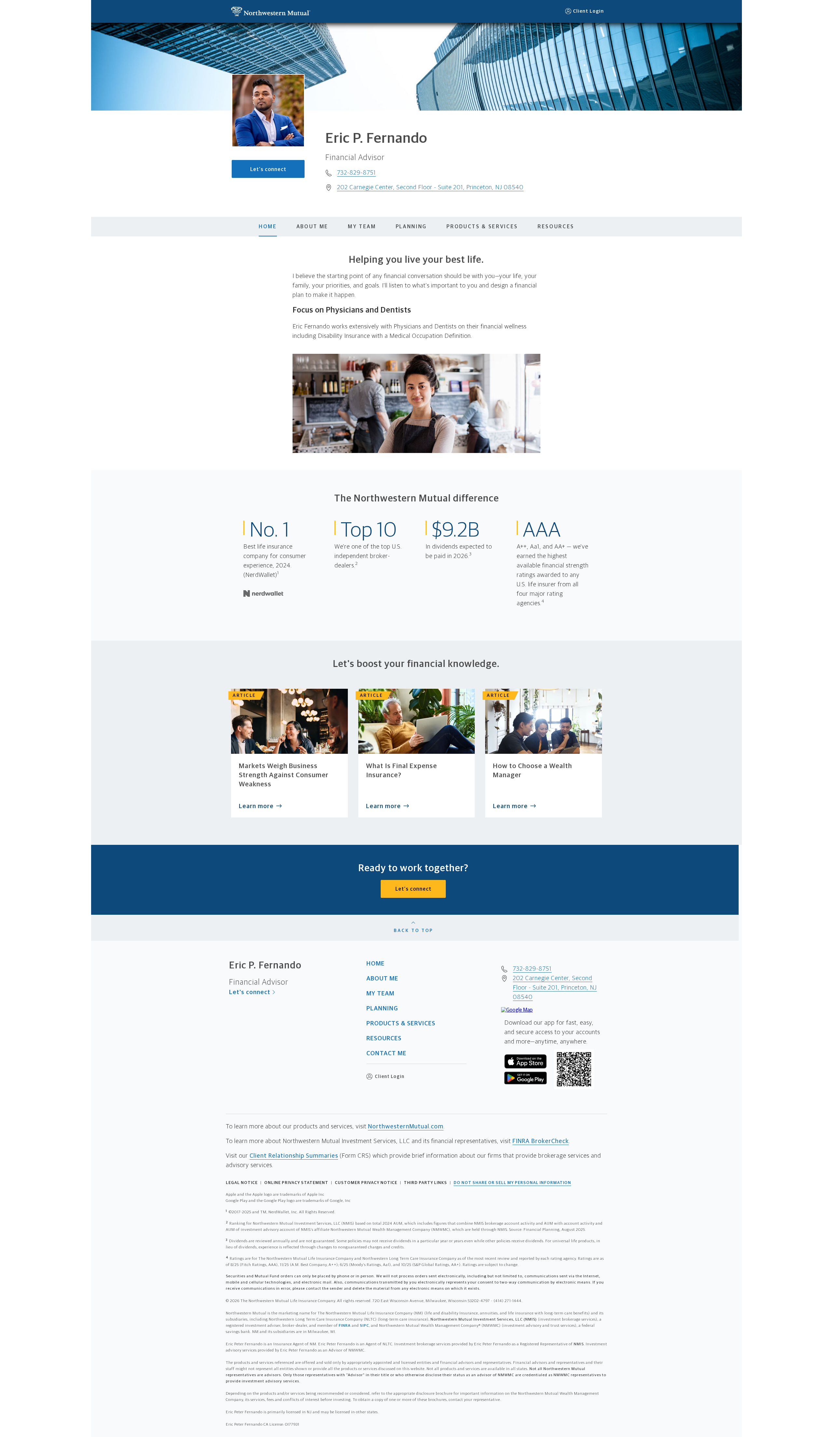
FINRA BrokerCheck (540, 1141)
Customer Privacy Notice (366, 1183)
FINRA (345, 1326)
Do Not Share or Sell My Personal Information (512, 1183)
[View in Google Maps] (517, 1010)
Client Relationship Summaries (294, 1156)
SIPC (364, 1326)
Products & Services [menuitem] (482, 226)
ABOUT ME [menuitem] (382, 979)
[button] (270, 11)
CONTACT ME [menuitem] (386, 1053)
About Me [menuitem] (312, 226)
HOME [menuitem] (375, 964)
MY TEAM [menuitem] (380, 994)
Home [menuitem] (268, 226)
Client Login (588, 11)
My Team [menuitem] (362, 226)
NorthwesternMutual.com (406, 1127)
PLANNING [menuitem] (382, 1008)
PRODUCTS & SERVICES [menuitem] (400, 1023)
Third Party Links (425, 1183)
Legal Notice (242, 1183)
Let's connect (268, 169)
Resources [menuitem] (556, 226)
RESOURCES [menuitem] (384, 1038)
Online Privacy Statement (296, 1183)
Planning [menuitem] (411, 226)
